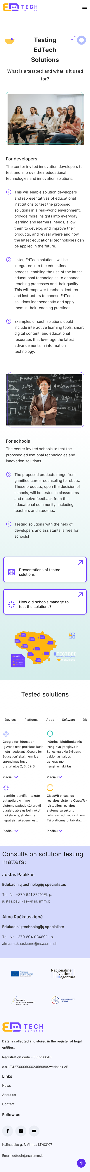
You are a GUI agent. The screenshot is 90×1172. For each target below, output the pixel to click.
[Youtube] (34, 1131)
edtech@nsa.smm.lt (27, 1155)
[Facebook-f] (7, 1131)
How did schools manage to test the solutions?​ (44, 604)
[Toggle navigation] (84, 7)
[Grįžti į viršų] (81, 1163)
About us (9, 1095)
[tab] (11, 720)
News (6, 1085)
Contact (8, 1104)
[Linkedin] (20, 1131)
